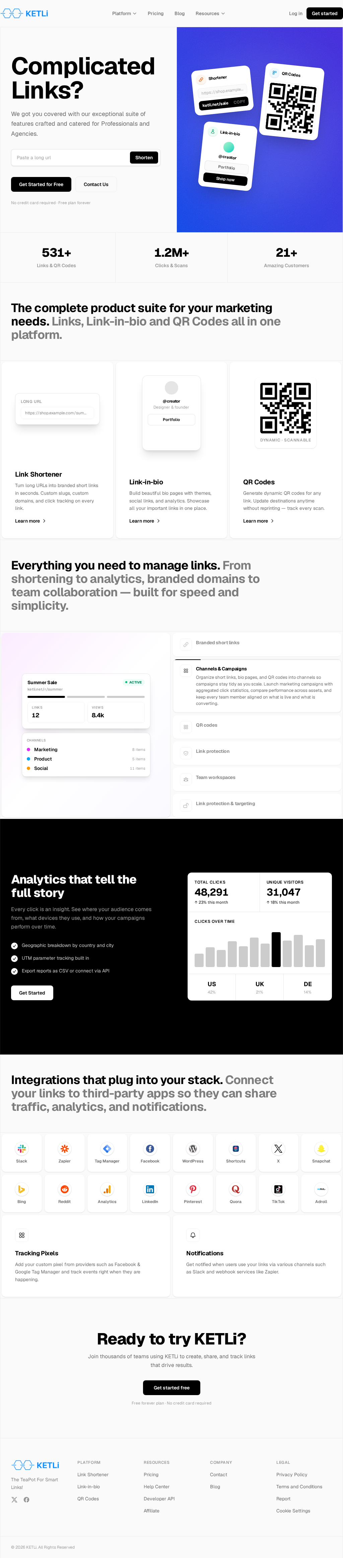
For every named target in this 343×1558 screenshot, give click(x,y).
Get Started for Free (41, 184)
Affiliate (151, 1511)
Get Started (32, 993)
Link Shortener (93, 1475)
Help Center (156, 1487)
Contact (218, 1475)
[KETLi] (24, 13)
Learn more (27, 521)
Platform (121, 13)
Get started (325, 13)
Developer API (159, 1499)
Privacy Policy (291, 1475)
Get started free (172, 1388)
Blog (180, 13)
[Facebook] (26, 1499)
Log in (295, 13)
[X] (14, 1499)
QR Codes (88, 1499)
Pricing (156, 13)
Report (283, 1499)
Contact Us (96, 184)
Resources (207, 13)
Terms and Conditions (299, 1487)
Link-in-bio (88, 1487)
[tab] (257, 644)
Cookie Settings (293, 1511)
